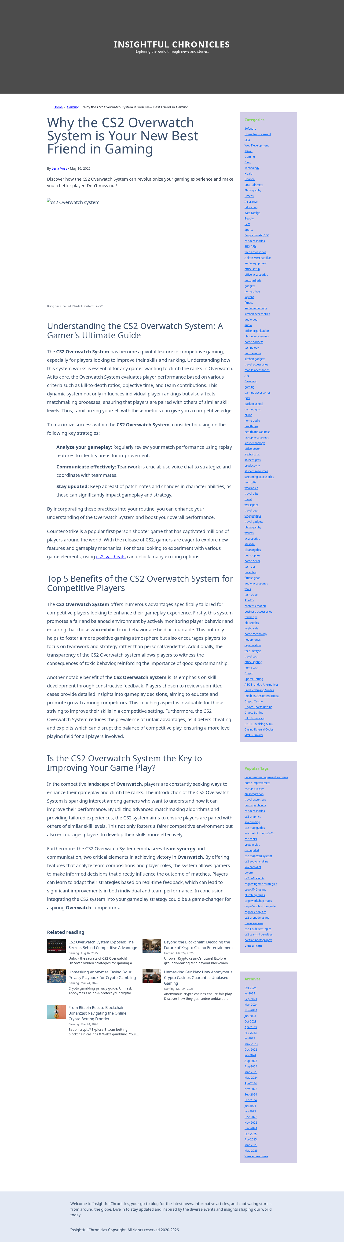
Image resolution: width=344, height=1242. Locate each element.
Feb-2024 (251, 1100)
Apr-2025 (251, 1139)
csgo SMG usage (255, 889)
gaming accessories (258, 393)
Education (251, 207)
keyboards (251, 628)
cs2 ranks (251, 839)
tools (248, 589)
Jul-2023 (250, 1038)
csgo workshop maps (258, 901)
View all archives (256, 1156)
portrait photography (258, 940)
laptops (249, 297)
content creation (255, 606)
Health (249, 173)
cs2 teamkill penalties (259, 934)
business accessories (258, 612)
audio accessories (256, 583)
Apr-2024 (251, 1083)
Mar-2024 (251, 1005)
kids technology (255, 443)
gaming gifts (253, 409)
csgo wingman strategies (261, 884)
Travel (249, 151)
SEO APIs (250, 246)
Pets (247, 224)
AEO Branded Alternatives (261, 685)
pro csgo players (255, 805)
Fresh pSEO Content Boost (262, 696)
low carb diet (253, 867)
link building (252, 822)
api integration (254, 794)
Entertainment (254, 185)
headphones (253, 640)
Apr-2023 (251, 1027)
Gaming (73, 107)
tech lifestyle (253, 651)
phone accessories (257, 336)
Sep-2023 (251, 999)
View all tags (253, 946)
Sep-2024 (251, 1094)
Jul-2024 (250, 993)
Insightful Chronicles (172, 44)
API (247, 376)
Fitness (249, 196)
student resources (256, 471)
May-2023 (251, 1044)
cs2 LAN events (254, 878)
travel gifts (251, 494)
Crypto (249, 673)
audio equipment (256, 263)
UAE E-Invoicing (255, 718)
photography (253, 527)
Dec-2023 (251, 1117)
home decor (252, 561)
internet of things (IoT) (259, 833)
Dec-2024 (251, 1128)
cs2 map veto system (258, 856)
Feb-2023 (251, 1033)
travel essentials (255, 800)
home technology (256, 634)
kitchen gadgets (255, 359)
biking (248, 415)
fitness (249, 303)
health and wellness (257, 432)
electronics (252, 623)
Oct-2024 (250, 988)
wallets (249, 533)
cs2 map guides (255, 828)
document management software (266, 777)
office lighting (253, 662)
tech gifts (250, 482)
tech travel (251, 595)
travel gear (252, 510)
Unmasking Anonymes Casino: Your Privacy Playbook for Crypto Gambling (102, 974)
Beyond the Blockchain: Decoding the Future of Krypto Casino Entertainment (198, 944)
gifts (247, 398)
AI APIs (249, 600)
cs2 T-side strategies (258, 929)
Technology (252, 168)
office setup (252, 269)
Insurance (251, 202)
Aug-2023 (251, 1061)
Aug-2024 (251, 1066)
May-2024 (251, 1078)
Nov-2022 (251, 1123)
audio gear (252, 319)
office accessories (256, 275)
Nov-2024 (251, 1010)
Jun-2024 (250, 1106)
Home (58, 107)
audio (248, 325)
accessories (252, 539)
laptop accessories (257, 437)
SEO (247, 140)
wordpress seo (254, 788)
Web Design (252, 213)
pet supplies (252, 555)
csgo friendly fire (255, 912)
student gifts (253, 460)
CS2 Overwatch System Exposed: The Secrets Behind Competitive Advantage (103, 944)
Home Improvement (258, 134)
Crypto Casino (254, 701)
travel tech (251, 656)
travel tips (251, 617)
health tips (251, 426)
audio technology (256, 308)
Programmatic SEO (257, 235)
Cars (248, 162)
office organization (257, 331)
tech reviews (253, 353)
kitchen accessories (257, 314)
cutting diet (252, 850)
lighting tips (252, 454)
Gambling (251, 381)
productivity (252, 466)
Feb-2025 (251, 1134)
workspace (252, 505)
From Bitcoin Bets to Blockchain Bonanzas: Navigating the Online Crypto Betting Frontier (97, 1013)
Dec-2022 (251, 1050)
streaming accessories (259, 477)
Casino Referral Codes (259, 729)
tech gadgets (253, 280)
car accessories (255, 241)
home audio (252, 421)
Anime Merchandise (258, 258)
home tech (251, 668)
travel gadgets (254, 522)
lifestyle (250, 544)
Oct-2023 (250, 1021)
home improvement (257, 783)
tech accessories (255, 252)
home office (252, 291)
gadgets (250, 286)
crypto (249, 873)
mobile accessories (257, 370)
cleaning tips (253, 550)
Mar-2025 (251, 1145)
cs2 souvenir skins (256, 861)
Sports (249, 230)
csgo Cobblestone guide (260, 906)
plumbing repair (255, 895)
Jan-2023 (250, 1111)
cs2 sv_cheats (111, 556)
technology (252, 348)
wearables (251, 488)
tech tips (250, 567)
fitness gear (252, 578)
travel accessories (256, 364)
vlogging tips (253, 516)
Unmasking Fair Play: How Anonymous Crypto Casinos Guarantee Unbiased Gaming (198, 977)
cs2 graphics (253, 816)
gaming (249, 387)
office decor (252, 449)
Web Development (257, 145)
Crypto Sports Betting (258, 707)
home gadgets (254, 342)
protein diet (252, 845)
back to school (254, 404)
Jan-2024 (250, 1055)
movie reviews (254, 923)
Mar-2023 (251, 1072)
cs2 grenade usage (257, 918)
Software (250, 129)
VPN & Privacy (254, 735)
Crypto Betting (254, 713)
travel (248, 499)
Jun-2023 (250, 1016)
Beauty (249, 218)
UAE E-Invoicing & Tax (259, 724)
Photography (253, 190)
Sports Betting (254, 679)
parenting (251, 572)
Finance (250, 179)
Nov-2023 (251, 1089)
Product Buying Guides (259, 690)
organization (253, 645)
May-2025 (251, 1151)
